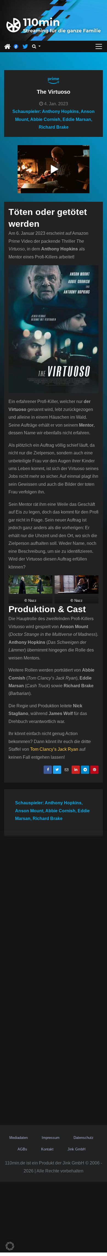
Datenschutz (84, 1138)
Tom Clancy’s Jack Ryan (54, 749)
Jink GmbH (76, 1149)
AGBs (22, 1149)
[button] (36, 46)
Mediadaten (18, 1138)
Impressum (51, 1138)
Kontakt (47, 1149)
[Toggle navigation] (99, 46)
